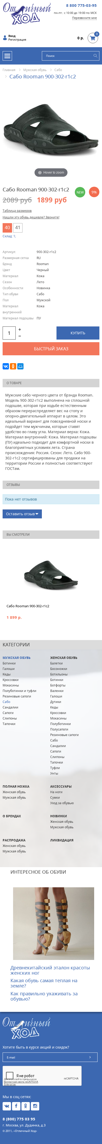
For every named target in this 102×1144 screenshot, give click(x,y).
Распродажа (14, 840)
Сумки (55, 797)
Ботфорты (57, 685)
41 (17, 227)
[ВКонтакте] (6, 366)
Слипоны (10, 718)
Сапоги (8, 713)
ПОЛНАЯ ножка (16, 786)
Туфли (55, 768)
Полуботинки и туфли (19, 691)
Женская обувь (63, 658)
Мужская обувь (35, 70)
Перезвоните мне (84, 18)
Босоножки (58, 669)
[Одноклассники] (13, 366)
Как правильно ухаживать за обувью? (44, 996)
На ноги (56, 792)
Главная (9, 70)
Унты (54, 773)
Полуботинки (60, 724)
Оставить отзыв (20, 513)
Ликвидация (61, 840)
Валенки (57, 691)
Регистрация (17, 39)
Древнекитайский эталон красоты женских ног (50, 970)
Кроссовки (11, 680)
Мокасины (11, 685)
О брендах (12, 816)
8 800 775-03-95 (81, 5)
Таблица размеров (17, 210)
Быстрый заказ (51, 349)
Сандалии (10, 707)
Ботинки (9, 663)
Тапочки (9, 724)
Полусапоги (59, 729)
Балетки (56, 663)
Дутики (55, 702)
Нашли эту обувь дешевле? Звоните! (31, 217)
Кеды (6, 674)
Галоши (9, 669)
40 (7, 227)
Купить (78, 332)
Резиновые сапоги (17, 696)
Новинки (58, 816)
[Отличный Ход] (27, 13)
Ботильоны (58, 674)
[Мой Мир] (20, 366)
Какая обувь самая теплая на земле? (43, 983)
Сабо (58, 70)
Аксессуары (61, 786)
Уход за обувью (62, 803)
